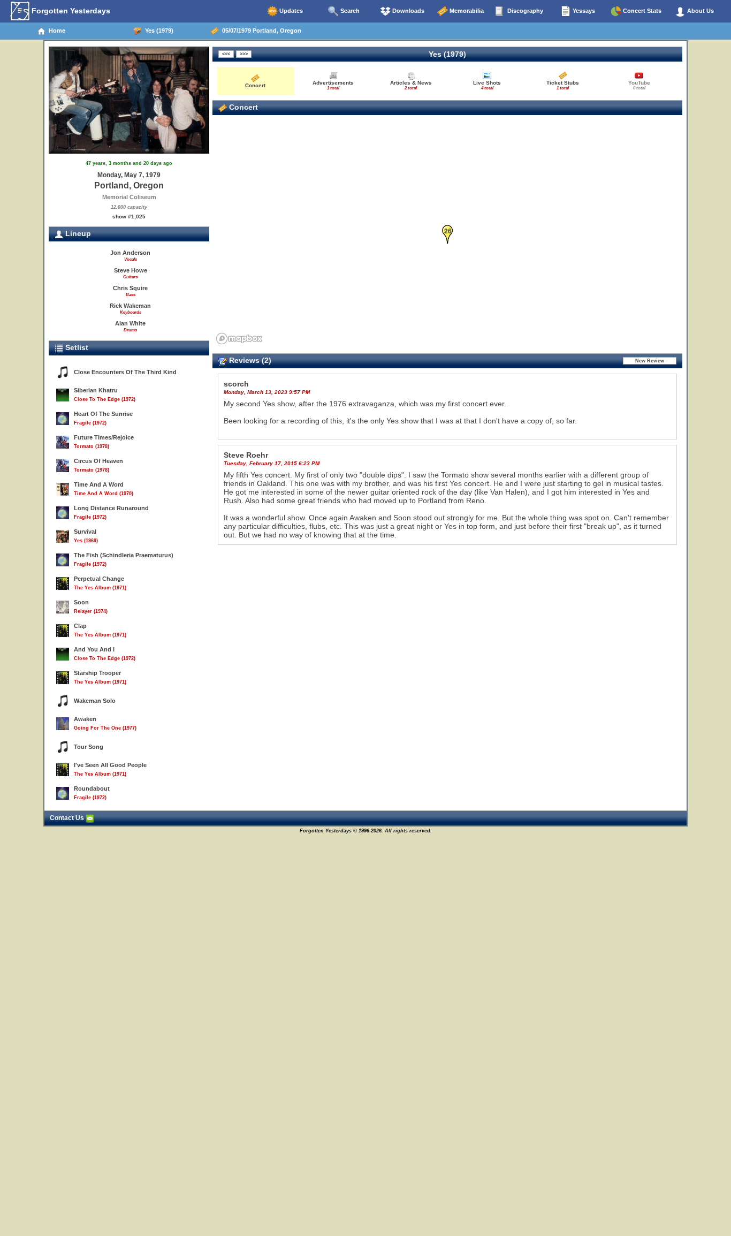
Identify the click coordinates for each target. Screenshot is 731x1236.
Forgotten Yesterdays (69, 10)
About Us (700, 10)
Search (349, 10)
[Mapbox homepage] (239, 338)
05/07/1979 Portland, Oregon (260, 30)
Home (55, 30)
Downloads (407, 10)
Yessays (583, 10)
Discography (524, 10)
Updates (290, 10)
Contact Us (68, 818)
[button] (447, 234)
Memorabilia (466, 10)
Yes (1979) (157, 30)
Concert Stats (641, 10)
